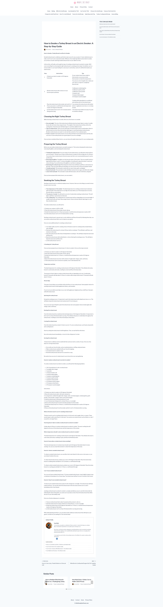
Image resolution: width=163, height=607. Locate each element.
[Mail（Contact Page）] (57, 539)
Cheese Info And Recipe (96, 11)
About (76, 7)
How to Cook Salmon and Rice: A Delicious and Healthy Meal (58, 544)
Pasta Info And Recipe (78, 14)
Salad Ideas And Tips (90, 14)
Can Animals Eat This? (73, 11)
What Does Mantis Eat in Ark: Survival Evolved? (107, 24)
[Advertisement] (69, 30)
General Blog (114, 14)
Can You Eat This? (84, 11)
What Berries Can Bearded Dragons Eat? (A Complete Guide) (83, 563)
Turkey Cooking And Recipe (103, 14)
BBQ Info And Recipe (61, 11)
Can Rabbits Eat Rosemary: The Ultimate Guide (56, 550)
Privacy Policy (83, 7)
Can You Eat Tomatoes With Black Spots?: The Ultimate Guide (59, 548)
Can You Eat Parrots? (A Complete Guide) (55, 546)
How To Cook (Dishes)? (65, 14)
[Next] (92, 582)
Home (71, 7)
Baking (53, 11)
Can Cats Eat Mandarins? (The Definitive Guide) (108, 37)
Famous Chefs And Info (110, 11)
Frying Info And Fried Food (51, 14)
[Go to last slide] (46, 582)
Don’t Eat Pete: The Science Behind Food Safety (108, 34)
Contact (90, 7)
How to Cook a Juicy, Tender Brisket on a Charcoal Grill (54, 563)
